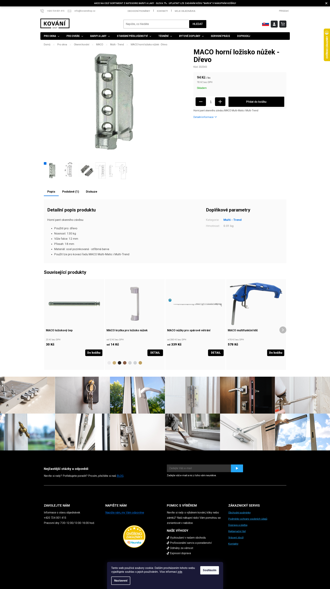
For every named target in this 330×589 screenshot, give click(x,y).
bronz (114, 363)
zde (180, 571)
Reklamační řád (237, 531)
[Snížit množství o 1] (201, 101)
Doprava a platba (237, 525)
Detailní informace (203, 117)
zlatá (140, 363)
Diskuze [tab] (91, 191)
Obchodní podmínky (138, 11)
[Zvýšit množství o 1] (220, 101)
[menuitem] (51, 36)
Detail (155, 352)
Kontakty (162, 11)
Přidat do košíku (256, 101)
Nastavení (120, 580)
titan (135, 363)
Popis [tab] (51, 191)
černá (119, 363)
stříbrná (130, 363)
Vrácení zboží (236, 537)
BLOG (120, 475)
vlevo (175, 363)
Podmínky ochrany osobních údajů (247, 518)
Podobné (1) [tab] (70, 191)
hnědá (124, 363)
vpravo (169, 363)
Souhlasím (209, 570)
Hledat (198, 24)
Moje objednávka (185, 11)
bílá (109, 363)
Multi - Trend (232, 220)
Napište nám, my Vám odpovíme (124, 512)
